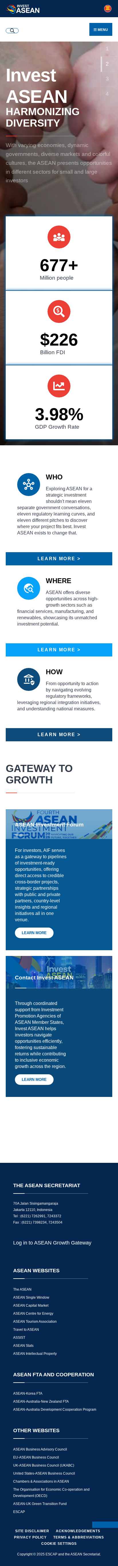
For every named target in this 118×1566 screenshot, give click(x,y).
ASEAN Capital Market (30, 1306)
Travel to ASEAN (26, 1330)
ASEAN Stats (23, 1346)
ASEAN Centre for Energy (33, 1314)
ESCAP (19, 1512)
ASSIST (19, 1338)
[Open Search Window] (12, 30)
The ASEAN (22, 1289)
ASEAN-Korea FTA (27, 1393)
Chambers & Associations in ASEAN (41, 1481)
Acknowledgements (78, 1531)
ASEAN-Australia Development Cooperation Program (54, 1410)
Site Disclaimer (32, 1531)
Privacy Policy (30, 1537)
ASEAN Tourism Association (35, 1322)
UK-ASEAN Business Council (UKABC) (43, 1465)
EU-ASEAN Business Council (36, 1457)
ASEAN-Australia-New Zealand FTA (41, 1402)
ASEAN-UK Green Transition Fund (40, 1504)
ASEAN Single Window (31, 1297)
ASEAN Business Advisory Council (40, 1449)
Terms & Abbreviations (78, 1537)
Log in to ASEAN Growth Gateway (52, 1243)
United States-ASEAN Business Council (44, 1473)
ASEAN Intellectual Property (35, 1354)
